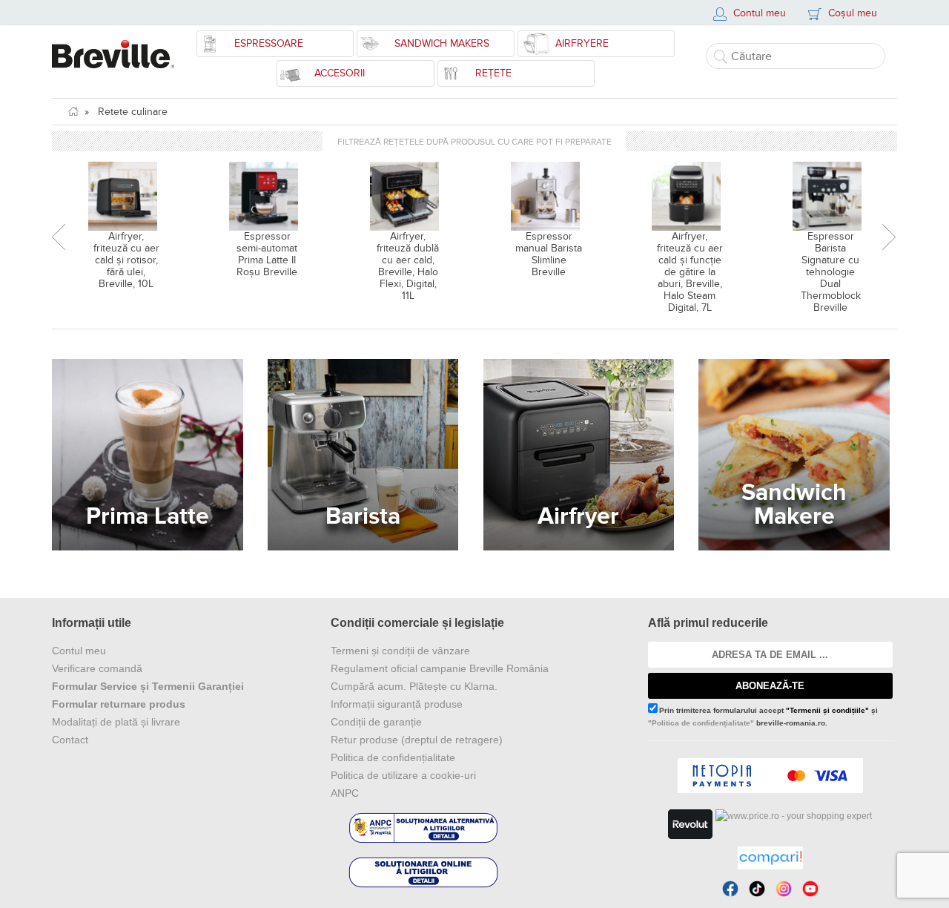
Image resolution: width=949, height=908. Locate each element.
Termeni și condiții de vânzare (400, 651)
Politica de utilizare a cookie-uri (403, 775)
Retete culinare (133, 111)
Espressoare (268, 43)
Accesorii (339, 73)
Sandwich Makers (441, 43)
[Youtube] (810, 889)
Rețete (493, 73)
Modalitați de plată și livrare (116, 722)
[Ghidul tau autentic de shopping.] (770, 857)
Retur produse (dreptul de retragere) (417, 740)
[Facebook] (730, 889)
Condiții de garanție (376, 722)
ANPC (345, 793)
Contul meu (79, 651)
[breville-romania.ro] (113, 46)
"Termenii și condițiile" (827, 710)
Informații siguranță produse (397, 704)
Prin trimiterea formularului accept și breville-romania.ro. (763, 716)
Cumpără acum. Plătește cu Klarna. (414, 686)
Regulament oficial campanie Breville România (440, 668)
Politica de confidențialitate (393, 757)
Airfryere (582, 43)
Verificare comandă (97, 668)
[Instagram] (784, 889)
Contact (70, 740)
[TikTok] (757, 889)
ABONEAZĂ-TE (769, 685)
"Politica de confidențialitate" (701, 723)
